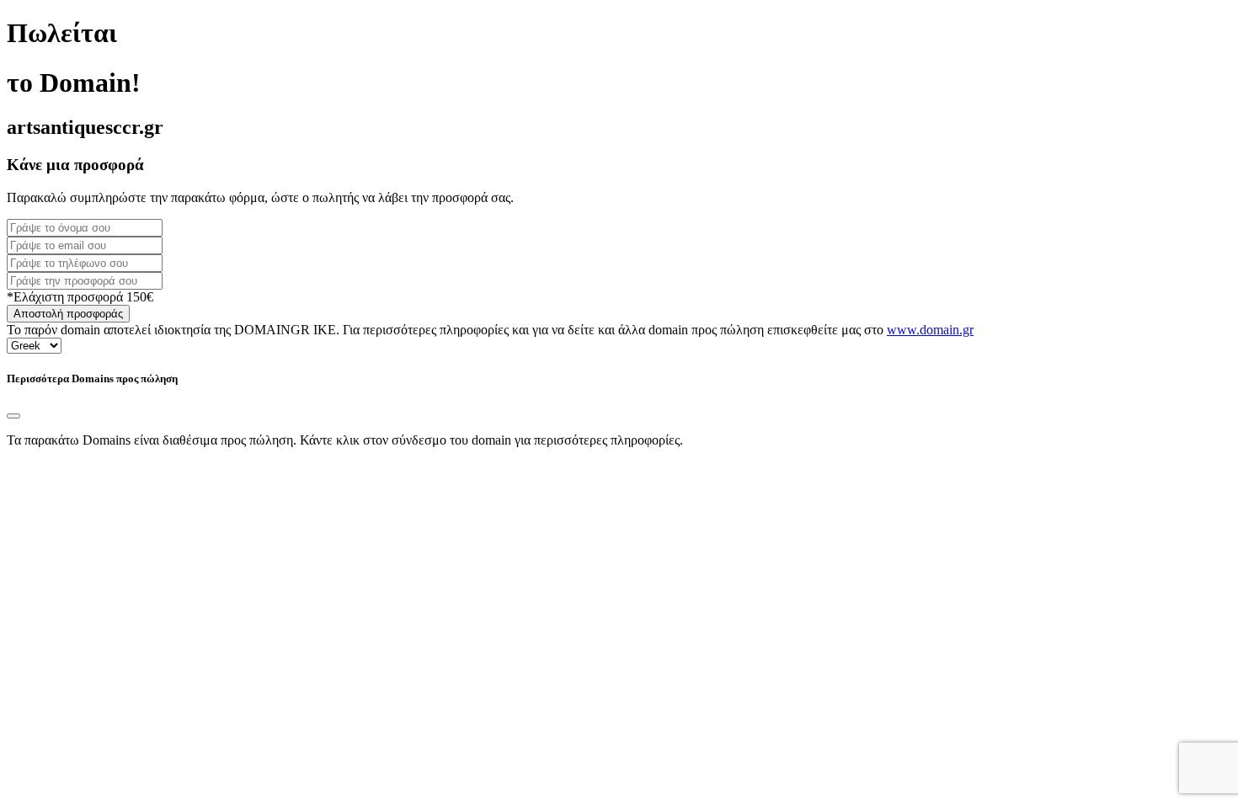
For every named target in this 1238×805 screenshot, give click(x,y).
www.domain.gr (930, 330)
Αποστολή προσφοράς (68, 313)
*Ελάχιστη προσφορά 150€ (80, 297)
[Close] (13, 415)
